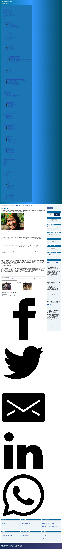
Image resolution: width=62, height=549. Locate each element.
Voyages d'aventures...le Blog (7, 535)
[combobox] (50, 214)
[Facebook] (23, 319)
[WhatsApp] (23, 495)
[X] (23, 363)
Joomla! (2, 546)
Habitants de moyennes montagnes (17, 278)
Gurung (3, 278)
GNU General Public (22, 546)
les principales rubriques (26, 523)
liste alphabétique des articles (27, 524)
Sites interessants (25, 535)
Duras (36, 278)
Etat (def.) (50, 304)
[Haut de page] (60, 547)
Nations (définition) (52, 262)
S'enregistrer (4, 523)
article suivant (27, 282)
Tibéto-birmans (7, 278)
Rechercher (57, 214)
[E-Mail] (23, 407)
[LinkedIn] (23, 451)
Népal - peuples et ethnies (29, 278)
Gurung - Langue (16, 292)
